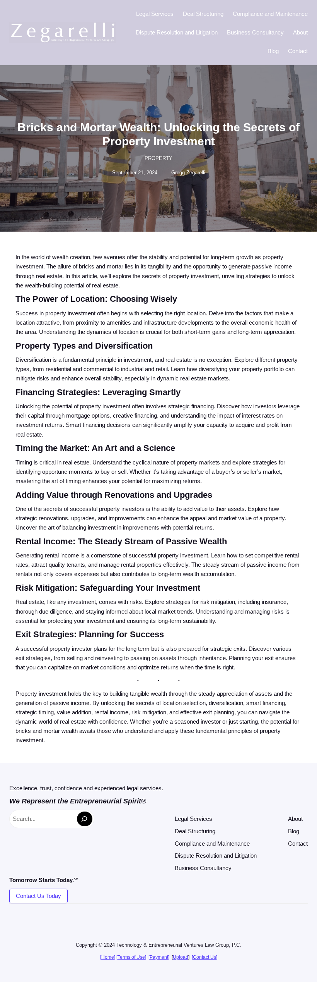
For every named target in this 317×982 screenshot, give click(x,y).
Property (158, 158)
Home (107, 957)
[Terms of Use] (131, 957)
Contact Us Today (38, 896)
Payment (159, 957)
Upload (180, 957)
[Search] (84, 819)
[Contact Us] (204, 957)
